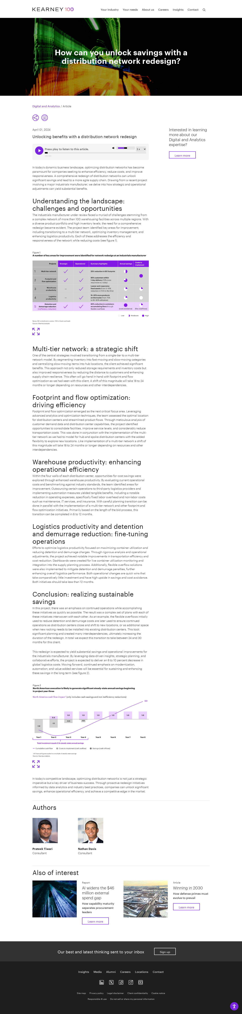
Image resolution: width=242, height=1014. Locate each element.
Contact (193, 9)
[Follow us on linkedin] (101, 981)
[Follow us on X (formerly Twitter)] (111, 981)
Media (98, 971)
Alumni (111, 971)
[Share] (35, 118)
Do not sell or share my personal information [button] (132, 998)
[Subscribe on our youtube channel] (140, 981)
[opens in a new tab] (131, 981)
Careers (163, 9)
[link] (44, 118)
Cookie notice (158, 992)
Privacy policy (96, 992)
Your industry (110, 9)
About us (148, 9)
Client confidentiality (137, 992)
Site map (81, 992)
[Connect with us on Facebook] (121, 981)
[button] (40, 118)
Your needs (130, 9)
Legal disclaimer (115, 992)
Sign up (165, 951)
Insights (178, 9)
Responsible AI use (97, 998)
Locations (141, 971)
